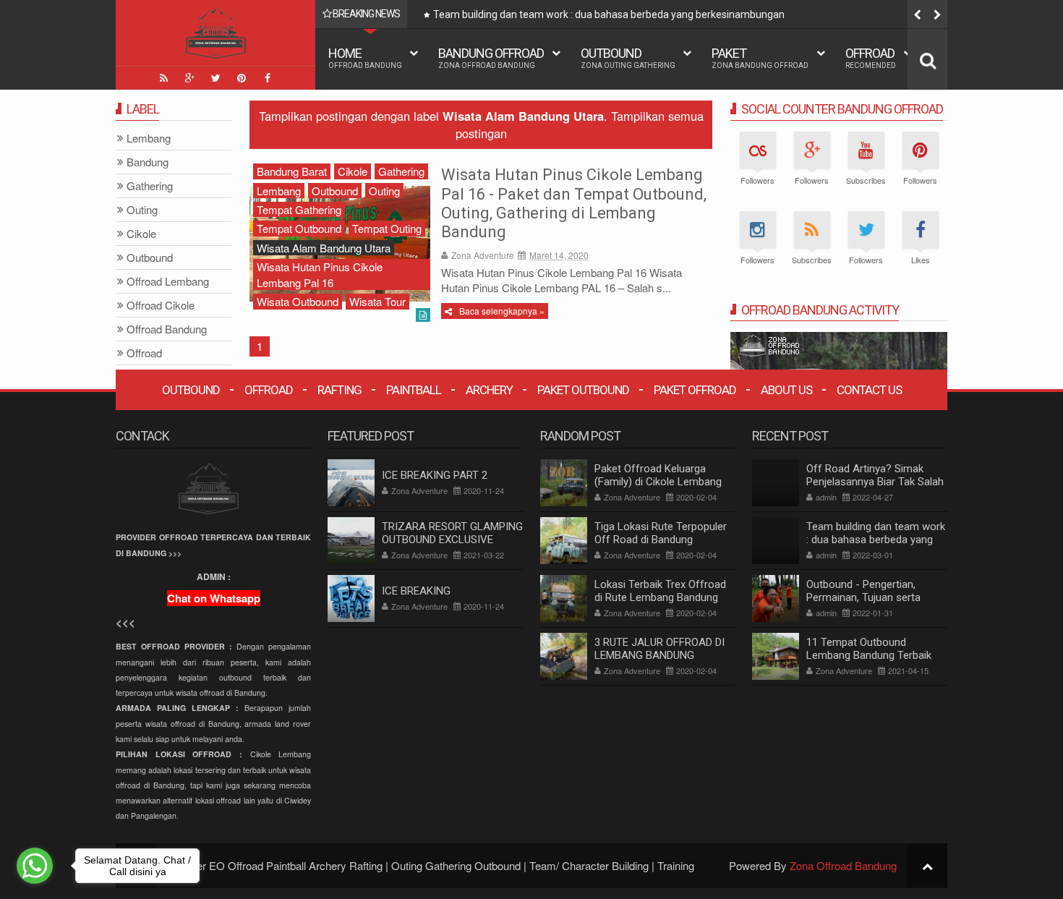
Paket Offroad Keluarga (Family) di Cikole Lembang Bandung (658, 481)
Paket (760, 57)
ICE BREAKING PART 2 (434, 475)
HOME (365, 57)
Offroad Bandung (167, 329)
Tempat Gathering (299, 209)
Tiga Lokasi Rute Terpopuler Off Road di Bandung (660, 533)
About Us (786, 390)
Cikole (352, 171)
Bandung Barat (292, 171)
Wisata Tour (377, 301)
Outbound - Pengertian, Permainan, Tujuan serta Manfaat (863, 597)
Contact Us (869, 390)
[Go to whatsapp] (35, 866)
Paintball (413, 390)
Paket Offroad (695, 390)
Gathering (401, 171)
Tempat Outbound (299, 228)
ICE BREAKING (416, 590)
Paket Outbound (583, 390)
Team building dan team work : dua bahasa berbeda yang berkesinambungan (609, 14)
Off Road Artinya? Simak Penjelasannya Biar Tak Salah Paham (875, 481)
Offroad (870, 57)
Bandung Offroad (491, 57)
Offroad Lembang (168, 282)
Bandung (147, 162)
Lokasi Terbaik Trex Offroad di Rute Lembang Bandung (660, 591)
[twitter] (215, 78)
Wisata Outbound (297, 301)
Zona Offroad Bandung (843, 865)
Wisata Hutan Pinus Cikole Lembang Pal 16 (320, 274)
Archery (489, 390)
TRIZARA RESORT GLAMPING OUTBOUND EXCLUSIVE (452, 533)
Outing (384, 190)
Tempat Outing (387, 228)
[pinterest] (241, 78)
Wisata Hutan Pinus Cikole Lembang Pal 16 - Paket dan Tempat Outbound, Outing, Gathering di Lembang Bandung (573, 203)
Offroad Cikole (161, 305)
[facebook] (267, 78)
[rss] (163, 78)
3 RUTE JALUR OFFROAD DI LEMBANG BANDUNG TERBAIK (659, 655)
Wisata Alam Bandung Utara (323, 247)
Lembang (279, 190)
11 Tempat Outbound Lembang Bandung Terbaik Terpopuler (868, 655)
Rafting (339, 390)
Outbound (628, 57)
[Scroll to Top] (927, 865)
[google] (189, 78)
